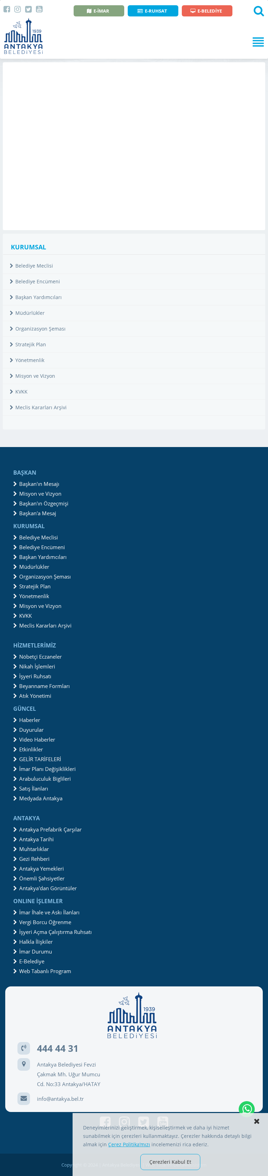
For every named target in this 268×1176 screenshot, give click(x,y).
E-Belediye (31, 961)
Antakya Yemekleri (41, 868)
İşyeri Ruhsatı (35, 676)
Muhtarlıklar (34, 848)
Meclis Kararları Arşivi (41, 407)
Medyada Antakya (40, 798)
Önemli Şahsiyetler (42, 878)
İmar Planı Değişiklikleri (47, 768)
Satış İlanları (33, 788)
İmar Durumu (35, 951)
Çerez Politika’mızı (129, 1144)
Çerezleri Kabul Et (170, 1162)
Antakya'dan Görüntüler (48, 888)
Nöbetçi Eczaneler (40, 656)
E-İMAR (101, 11)
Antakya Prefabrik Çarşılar (50, 829)
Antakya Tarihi (36, 839)
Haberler (29, 719)
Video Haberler (37, 739)
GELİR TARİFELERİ (40, 759)
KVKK (21, 391)
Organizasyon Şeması (40, 328)
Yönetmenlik (29, 360)
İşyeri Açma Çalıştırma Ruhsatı (55, 931)
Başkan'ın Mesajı (39, 483)
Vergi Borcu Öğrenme (45, 922)
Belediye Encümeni (37, 281)
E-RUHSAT (156, 11)
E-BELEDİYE (210, 11)
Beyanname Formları (44, 685)
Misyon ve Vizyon (35, 376)
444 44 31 (58, 1048)
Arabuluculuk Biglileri (45, 778)
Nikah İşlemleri (37, 666)
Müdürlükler (30, 313)
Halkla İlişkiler (36, 941)
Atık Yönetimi (35, 695)
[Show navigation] (134, 41)
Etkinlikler (31, 749)
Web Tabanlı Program (45, 971)
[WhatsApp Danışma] (247, 1109)
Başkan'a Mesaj (37, 513)
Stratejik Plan (30, 344)
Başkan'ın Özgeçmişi (43, 503)
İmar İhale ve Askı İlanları (49, 912)
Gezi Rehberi (34, 858)
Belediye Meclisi (34, 265)
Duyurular (31, 729)
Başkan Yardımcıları (38, 297)
